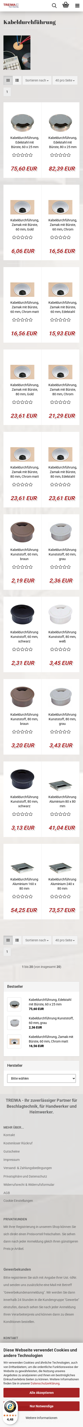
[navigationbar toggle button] (77, 5)
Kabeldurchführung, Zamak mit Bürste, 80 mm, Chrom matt (24, 472)
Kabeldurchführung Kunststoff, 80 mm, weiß (62, 636)
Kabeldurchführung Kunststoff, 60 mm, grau (62, 554)
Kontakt (9, 1135)
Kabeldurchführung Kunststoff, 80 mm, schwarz (24, 801)
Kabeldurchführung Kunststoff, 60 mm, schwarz (24, 636)
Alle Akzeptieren (42, 1393)
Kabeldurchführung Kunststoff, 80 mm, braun (24, 719)
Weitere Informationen (41, 1418)
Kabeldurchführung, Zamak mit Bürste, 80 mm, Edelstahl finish (62, 472)
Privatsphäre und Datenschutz (25, 1176)
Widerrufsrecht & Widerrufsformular (28, 1184)
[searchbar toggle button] (54, 5)
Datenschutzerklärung (45, 1383)
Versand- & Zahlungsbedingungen (27, 1168)
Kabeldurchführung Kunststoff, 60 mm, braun (24, 554)
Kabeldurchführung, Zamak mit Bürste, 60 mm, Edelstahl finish (62, 307)
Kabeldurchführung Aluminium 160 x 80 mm (24, 883)
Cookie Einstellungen (18, 1200)
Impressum (11, 1160)
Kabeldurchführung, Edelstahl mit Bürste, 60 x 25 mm (24, 142)
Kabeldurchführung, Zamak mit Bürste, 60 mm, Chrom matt (24, 307)
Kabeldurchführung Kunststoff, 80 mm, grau (62, 719)
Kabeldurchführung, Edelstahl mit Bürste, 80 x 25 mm (62, 142)
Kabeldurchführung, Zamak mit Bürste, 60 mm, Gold (24, 224)
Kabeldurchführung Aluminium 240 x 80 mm (62, 883)
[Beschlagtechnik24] (9, 5)
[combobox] (37, 80)
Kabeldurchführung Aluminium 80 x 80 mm (62, 801)
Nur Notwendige (41, 1406)
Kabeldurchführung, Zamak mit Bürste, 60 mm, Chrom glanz (62, 225)
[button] (8, 80)
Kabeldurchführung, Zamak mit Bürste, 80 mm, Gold (24, 389)
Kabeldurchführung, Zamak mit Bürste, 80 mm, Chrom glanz (62, 389)
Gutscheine (11, 1151)
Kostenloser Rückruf (18, 1143)
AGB (6, 1193)
